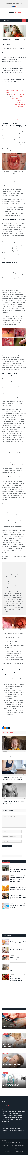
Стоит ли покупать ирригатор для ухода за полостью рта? (17, 906)
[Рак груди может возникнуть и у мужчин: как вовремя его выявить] (14, 791)
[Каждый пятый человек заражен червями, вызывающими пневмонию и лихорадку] (14, 767)
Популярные (6, 861)
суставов (16, 464)
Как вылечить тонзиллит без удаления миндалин (20, 102)
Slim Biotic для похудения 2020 (14, 3)
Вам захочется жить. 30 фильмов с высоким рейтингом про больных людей (18, 869)
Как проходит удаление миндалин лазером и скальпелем (22, 111)
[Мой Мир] (7, 728)
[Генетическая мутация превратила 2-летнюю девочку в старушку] (14, 744)
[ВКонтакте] (3, 728)
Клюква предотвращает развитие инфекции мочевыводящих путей (16, 978)
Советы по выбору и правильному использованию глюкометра (17, 959)
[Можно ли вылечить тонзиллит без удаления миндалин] (14, 31)
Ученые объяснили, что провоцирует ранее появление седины (18, 968)
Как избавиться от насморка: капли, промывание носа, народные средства (13, 1065)
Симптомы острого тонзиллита (16, 94)
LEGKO (14, 12)
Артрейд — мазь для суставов (17, 949)
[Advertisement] (14, 921)
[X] (9, 728)
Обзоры (5, 1014)
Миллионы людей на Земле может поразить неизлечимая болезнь (18, 897)
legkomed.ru (15, 1148)
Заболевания (23, 48)
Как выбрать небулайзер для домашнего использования (11, 1085)
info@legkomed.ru (14, 1142)
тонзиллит (10, 719)
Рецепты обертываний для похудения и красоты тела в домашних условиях (17, 879)
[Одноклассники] (5, 728)
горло (4, 719)
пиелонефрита (6, 466)
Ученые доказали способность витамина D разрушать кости (18, 888)
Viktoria (7, 48)
